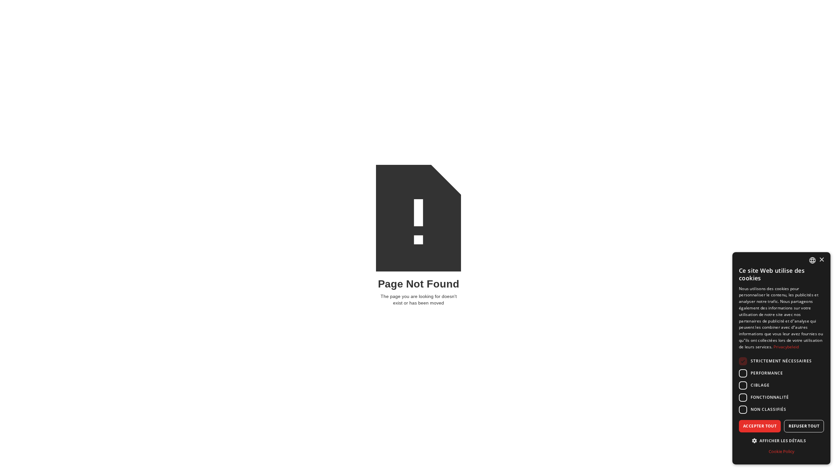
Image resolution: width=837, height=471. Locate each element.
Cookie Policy (781, 451)
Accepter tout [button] (760, 426)
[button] (781, 441)
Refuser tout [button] (804, 426)
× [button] (821, 259)
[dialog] (781, 358)
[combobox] (812, 260)
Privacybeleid (786, 347)
